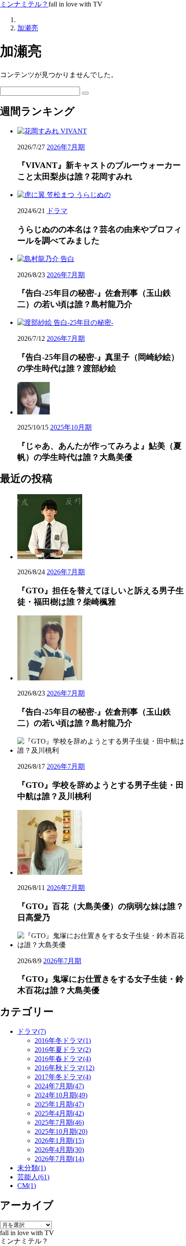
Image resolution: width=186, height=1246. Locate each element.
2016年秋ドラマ (64, 1067)
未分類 (31, 1168)
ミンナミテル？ (24, 4)
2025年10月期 (71, 427)
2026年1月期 (59, 1140)
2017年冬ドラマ (63, 1077)
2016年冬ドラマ (63, 1040)
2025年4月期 (59, 1113)
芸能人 (33, 1177)
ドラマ (57, 210)
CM (26, 1185)
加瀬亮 (27, 28)
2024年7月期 (59, 1086)
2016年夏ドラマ (63, 1049)
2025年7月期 (59, 1122)
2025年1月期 (59, 1104)
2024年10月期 (61, 1095)
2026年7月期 (66, 147)
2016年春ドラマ (63, 1058)
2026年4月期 (59, 1149)
